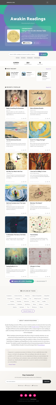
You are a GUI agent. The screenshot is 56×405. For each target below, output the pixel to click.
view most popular (40, 281)
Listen (37, 42)
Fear (30, 298)
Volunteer (35, 385)
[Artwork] (25, 118)
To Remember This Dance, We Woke (16, 235)
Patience (41, 304)
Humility (44, 301)
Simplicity (15, 307)
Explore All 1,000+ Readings (22, 281)
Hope (38, 301)
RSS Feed (21, 385)
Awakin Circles (35, 326)
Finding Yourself (37, 298)
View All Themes (27, 311)
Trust (28, 307)
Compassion (9, 298)
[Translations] (23, 118)
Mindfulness (27, 304)
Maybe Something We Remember (15, 108)
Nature (34, 304)
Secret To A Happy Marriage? (37, 140)
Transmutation (34, 235)
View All (48, 68)
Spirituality (22, 307)
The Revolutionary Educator (13, 140)
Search (44, 54)
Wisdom (41, 307)
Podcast (28, 385)
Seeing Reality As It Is (12, 266)
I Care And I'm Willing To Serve (38, 171)
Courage (25, 298)
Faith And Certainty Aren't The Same (15, 203)
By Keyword (30, 57)
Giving (33, 301)
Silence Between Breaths (36, 108)
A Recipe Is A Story (35, 266)
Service (46, 304)
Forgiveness (46, 298)
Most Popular (37, 57)
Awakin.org (11, 2)
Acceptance (9, 295)
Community (17, 298)
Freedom (12, 301)
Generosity (26, 301)
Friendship (19, 301)
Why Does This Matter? (36, 203)
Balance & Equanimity (37, 295)
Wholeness (34, 307)
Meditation (19, 304)
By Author (23, 57)
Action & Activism (18, 295)
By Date (17, 57)
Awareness (27, 295)
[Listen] (21, 118)
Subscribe (46, 381)
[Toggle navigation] (47, 2)
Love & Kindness (11, 304)
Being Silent (47, 295)
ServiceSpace (41, 345)
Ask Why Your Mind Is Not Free (14, 171)
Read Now (27, 42)
